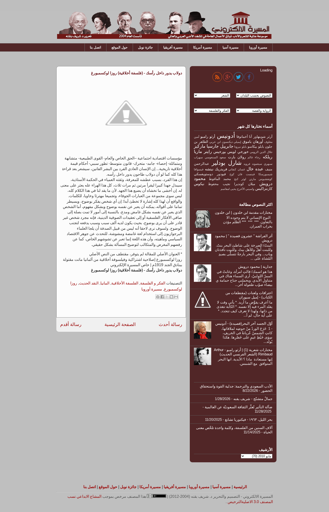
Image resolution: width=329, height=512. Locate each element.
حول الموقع (120, 47)
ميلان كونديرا (244, 184)
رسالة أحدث (170, 324)
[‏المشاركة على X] (166, 296)
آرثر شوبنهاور (262, 136)
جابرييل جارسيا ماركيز (213, 146)
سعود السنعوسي (215, 157)
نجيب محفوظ (219, 184)
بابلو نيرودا (240, 146)
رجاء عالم (254, 157)
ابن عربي (215, 142)
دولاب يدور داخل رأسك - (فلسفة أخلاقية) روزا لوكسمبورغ (136, 73)
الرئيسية (240, 487)
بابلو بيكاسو (256, 146)
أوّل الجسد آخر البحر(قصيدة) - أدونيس (243, 323)
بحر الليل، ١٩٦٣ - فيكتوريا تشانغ (248, 419)
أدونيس (226, 135)
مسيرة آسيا (231, 47)
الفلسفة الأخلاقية (124, 283)
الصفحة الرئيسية (120, 324)
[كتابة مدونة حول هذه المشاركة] (171, 296)
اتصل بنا (95, 47)
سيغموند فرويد (252, 164)
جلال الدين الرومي (261, 152)
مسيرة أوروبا (258, 47)
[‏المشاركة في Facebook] (162, 296)
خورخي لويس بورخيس (231, 152)
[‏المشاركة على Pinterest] (157, 296)
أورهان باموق (253, 141)
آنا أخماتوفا (244, 136)
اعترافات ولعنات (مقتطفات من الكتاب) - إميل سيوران (248, 295)
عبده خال (255, 168)
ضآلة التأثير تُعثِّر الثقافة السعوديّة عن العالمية (238, 407)
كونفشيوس (265, 179)
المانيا (104, 283)
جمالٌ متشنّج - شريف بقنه (252, 399)
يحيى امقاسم (228, 189)
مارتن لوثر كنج (245, 179)
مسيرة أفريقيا (173, 47)
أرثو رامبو (207, 136)
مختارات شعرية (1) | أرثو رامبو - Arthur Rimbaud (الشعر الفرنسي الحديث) (243, 352)
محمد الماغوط (220, 179)
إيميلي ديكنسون (231, 142)
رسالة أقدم (70, 324)
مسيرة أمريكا (202, 47)
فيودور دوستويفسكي (210, 174)
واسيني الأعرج (245, 189)
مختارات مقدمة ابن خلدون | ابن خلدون (243, 212)
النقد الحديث (89, 283)
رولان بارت (237, 157)
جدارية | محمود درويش (255, 266)
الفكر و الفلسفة (152, 283)
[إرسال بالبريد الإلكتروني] (176, 296)
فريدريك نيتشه (216, 169)
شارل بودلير (227, 162)
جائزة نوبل (145, 47)
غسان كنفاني (236, 169)
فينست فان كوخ (242, 174)
